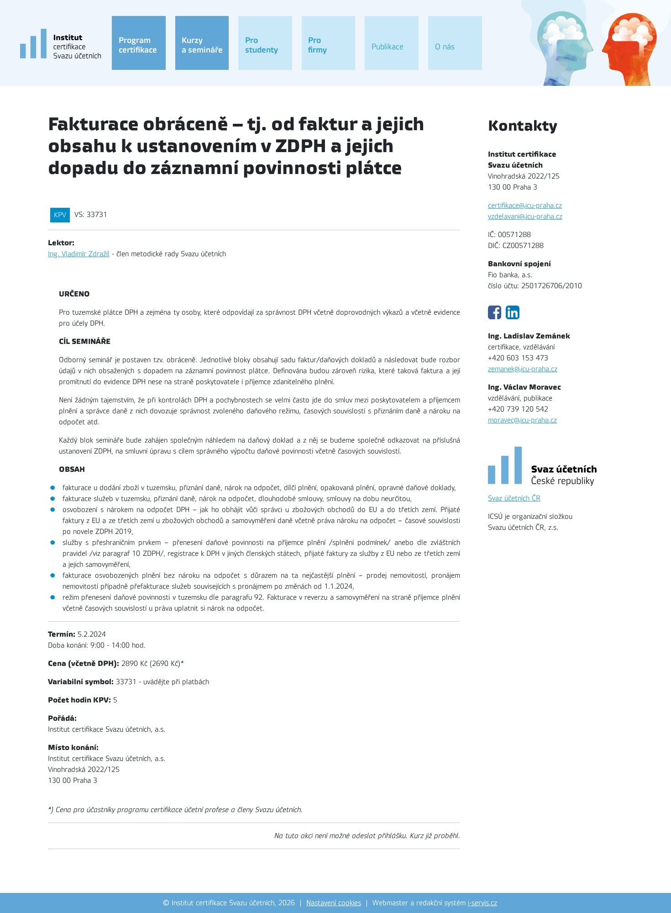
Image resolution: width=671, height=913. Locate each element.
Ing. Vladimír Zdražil (79, 254)
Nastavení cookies (333, 903)
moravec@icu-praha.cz (522, 420)
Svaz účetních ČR (514, 498)
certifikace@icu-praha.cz (525, 205)
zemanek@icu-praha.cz (522, 369)
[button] (139, 43)
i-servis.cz (482, 903)
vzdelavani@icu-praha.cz (525, 216)
